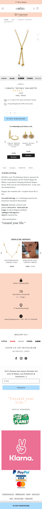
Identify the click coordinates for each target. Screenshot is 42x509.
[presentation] (5, 142)
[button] (18, 91)
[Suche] (34, 8)
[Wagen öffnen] (37, 8)
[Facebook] (16, 358)
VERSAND (29, 498)
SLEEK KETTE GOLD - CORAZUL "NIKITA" (30, 261)
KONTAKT (36, 494)
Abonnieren (21, 388)
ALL (13, 19)
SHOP (28, 494)
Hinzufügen (14, 157)
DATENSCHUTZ (8, 494)
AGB (11, 498)
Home (6, 19)
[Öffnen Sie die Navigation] (3, 8)
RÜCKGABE (18, 498)
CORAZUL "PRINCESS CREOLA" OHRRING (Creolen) (13, 145)
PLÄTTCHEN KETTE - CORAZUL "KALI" (12, 261)
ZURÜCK (20, 84)
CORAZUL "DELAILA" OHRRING (28, 144)
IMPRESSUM (20, 494)
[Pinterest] (26, 358)
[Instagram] (21, 358)
